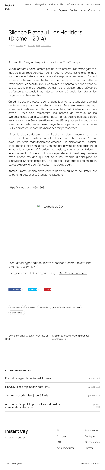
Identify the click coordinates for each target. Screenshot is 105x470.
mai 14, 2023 (94, 378)
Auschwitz (30, 307)
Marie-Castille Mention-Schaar (66, 307)
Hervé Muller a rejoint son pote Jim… (27, 386)
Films (38, 45)
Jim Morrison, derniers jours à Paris (26, 395)
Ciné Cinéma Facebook (73, 273)
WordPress (95, 463)
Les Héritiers (44, 307)
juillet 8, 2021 (96, 405)
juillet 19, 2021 (94, 387)
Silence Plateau (16, 312)
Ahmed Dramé (16, 307)
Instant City (9, 7)
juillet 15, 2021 (94, 395)
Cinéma (31, 45)
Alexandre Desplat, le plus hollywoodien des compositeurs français (32, 406)
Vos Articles (46, 45)
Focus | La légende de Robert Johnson (28, 378)
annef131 (19, 45)
